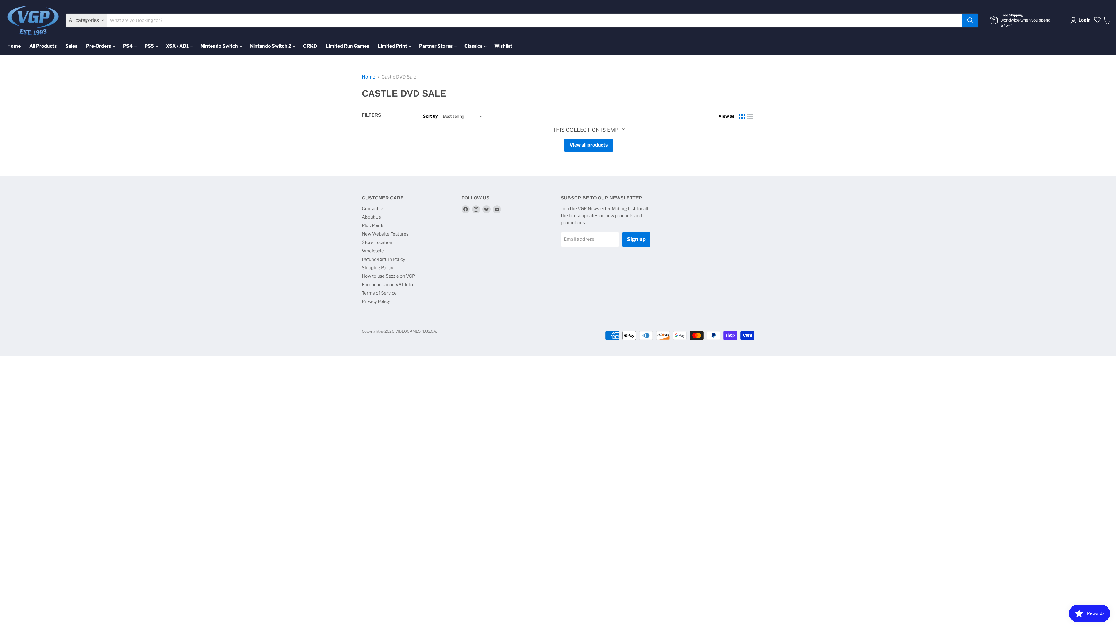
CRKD (310, 46)
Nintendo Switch (220, 46)
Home (14, 46)
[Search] (970, 20)
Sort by (430, 116)
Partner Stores (436, 46)
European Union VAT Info (387, 284)
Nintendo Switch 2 (271, 46)
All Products (43, 46)
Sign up (636, 239)
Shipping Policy (377, 267)
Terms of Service (379, 293)
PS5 (149, 46)
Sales (71, 46)
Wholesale (373, 251)
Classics (473, 46)
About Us (371, 217)
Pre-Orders (99, 46)
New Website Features (385, 234)
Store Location (377, 242)
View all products (589, 145)
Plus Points (373, 225)
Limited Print (393, 46)
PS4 (128, 46)
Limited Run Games (347, 46)
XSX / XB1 (177, 46)
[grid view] (742, 117)
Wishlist (503, 46)
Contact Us (373, 208)
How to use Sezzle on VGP (388, 276)
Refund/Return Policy (383, 259)
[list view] (750, 117)
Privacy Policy (376, 301)
